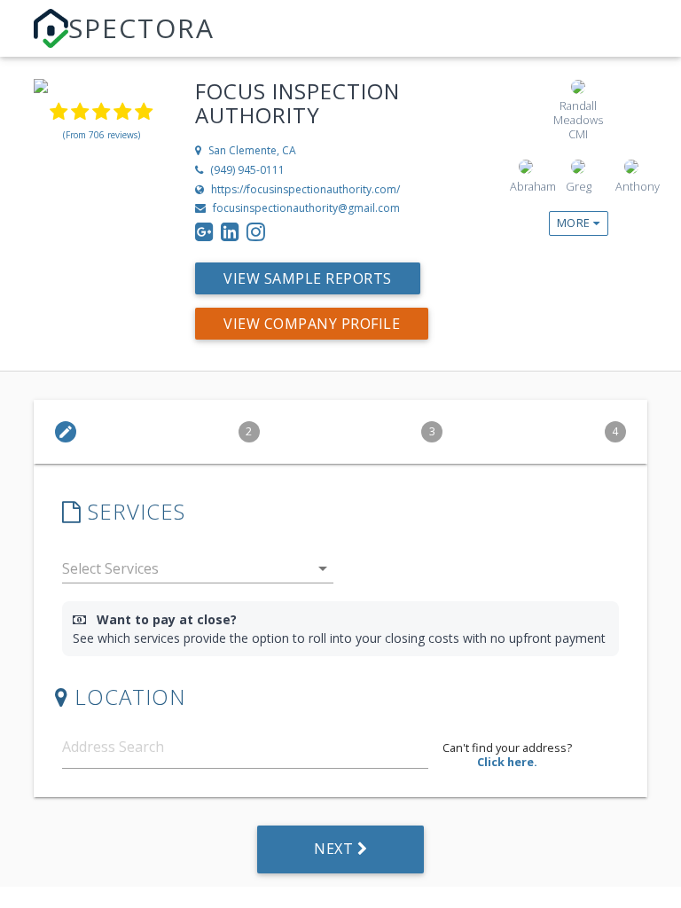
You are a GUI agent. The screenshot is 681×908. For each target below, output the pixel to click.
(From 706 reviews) (101, 135)
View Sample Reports (307, 278)
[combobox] (197, 572)
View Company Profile (311, 323)
